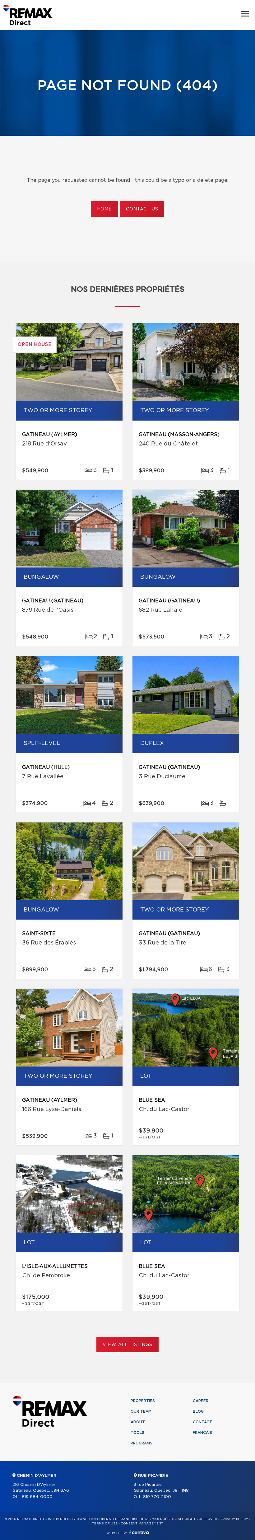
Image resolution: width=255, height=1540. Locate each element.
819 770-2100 (157, 1497)
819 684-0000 (37, 1497)
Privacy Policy (234, 1519)
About (138, 1422)
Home (104, 209)
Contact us (142, 209)
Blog (198, 1411)
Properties (143, 1401)
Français (202, 1432)
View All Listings (127, 1345)
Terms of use (105, 1523)
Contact (202, 1422)
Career (200, 1401)
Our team (141, 1411)
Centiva (139, 1532)
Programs (141, 1443)
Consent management (142, 1523)
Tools (137, 1432)
